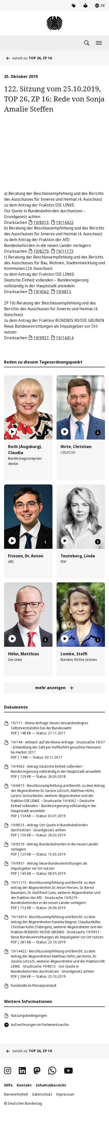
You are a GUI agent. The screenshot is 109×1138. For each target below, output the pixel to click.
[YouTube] (68, 1071)
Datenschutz (42, 1094)
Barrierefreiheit (16, 1094)
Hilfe (8, 1085)
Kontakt (24, 1085)
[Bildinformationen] (45, 433)
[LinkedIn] (22, 1071)
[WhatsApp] (52, 1071)
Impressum (65, 1094)
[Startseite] (54, 23)
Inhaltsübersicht (51, 1085)
